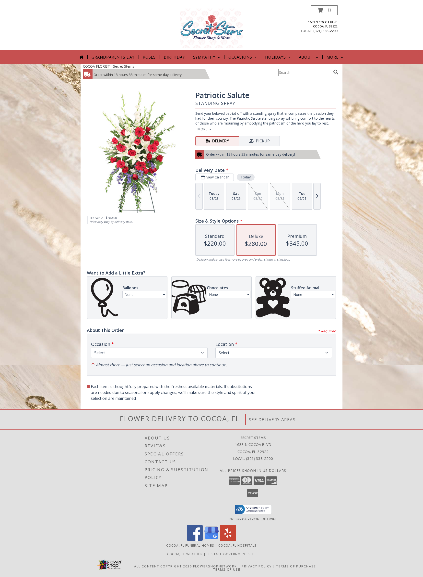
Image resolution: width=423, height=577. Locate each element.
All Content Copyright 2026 (163, 566)
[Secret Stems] (211, 27)
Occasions (240, 57)
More (333, 57)
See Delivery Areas (272, 419)
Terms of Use (226, 569)
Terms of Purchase (296, 566)
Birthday (174, 57)
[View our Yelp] (228, 539)
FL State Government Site (231, 554)
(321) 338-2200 (325, 30)
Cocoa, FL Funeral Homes (190, 545)
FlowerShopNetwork (215, 566)
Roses (149, 57)
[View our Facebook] (195, 539)
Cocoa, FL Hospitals (237, 545)
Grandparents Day (113, 57)
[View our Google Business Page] (211, 539)
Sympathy (204, 57)
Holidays (275, 57)
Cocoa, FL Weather (185, 554)
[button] (324, 10)
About (306, 57)
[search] (336, 72)
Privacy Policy (257, 566)
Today (246, 177)
